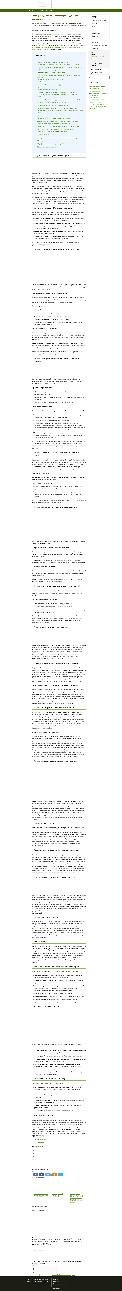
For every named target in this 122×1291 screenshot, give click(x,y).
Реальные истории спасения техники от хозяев (52, 105)
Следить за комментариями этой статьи (47, 1273)
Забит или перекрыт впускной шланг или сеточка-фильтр (57, 70)
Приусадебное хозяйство (99, 45)
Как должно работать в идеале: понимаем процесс (54, 62)
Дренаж (56, 5)
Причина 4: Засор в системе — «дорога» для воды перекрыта (57, 92)
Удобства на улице (96, 73)
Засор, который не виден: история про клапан (54, 118)
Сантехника (33, 10)
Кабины (93, 54)
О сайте (55, 1279)
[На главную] (31, 4)
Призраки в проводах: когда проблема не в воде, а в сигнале (57, 121)
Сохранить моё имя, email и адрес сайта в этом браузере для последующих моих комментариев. (57, 1262)
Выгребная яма (81, 5)
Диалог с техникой (43, 135)
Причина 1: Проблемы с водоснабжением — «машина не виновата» (59, 67)
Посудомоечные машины (46, 10)
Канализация (95, 30)
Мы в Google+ (56, 1288)
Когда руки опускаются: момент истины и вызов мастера (56, 129)
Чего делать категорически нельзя (49, 141)
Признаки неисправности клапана (50, 79)
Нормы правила (96, 33)
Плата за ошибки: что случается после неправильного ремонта (58, 126)
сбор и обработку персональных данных (63, 1275)
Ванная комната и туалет (99, 20)
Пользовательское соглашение (61, 1286)
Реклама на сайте (57, 1283)
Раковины (93, 58)
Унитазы (93, 65)
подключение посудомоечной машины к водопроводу (50, 47)
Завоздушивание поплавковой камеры (52, 97)
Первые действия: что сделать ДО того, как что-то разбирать (59, 64)
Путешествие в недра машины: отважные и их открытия (55, 116)
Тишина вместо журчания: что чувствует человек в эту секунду (57, 108)
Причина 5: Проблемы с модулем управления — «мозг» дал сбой (58, 100)
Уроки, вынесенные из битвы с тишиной (52, 132)
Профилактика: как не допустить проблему (51, 144)
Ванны (93, 52)
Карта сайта (56, 1281)
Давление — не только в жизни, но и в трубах (54, 123)
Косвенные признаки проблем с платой (52, 102)
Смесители (94, 61)
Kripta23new (43, 1140)
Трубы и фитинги (96, 69)
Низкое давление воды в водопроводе (51, 72)
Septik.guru (33, 1279)
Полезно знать (95, 36)
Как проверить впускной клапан (49, 82)
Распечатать (40, 1143)
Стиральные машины (96, 63)
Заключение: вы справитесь (46, 147)
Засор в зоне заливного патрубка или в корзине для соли (58, 95)
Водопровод (64, 5)
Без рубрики (94, 17)
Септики (72, 5)
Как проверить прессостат (47, 89)
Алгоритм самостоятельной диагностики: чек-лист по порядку (58, 138)
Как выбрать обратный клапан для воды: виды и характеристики (98, 88)
